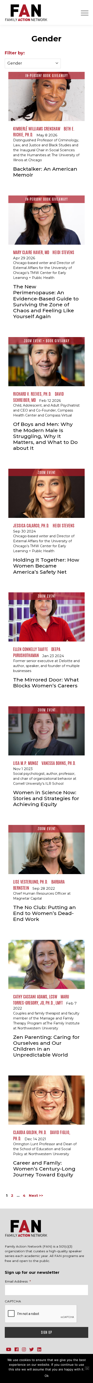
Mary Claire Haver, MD (31, 252)
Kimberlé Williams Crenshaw (36, 129)
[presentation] (41, 1314)
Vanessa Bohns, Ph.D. (58, 763)
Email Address (18, 1281)
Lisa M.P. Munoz (25, 763)
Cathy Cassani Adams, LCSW (35, 996)
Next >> (36, 1195)
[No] (87, 1368)
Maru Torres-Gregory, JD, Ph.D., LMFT (41, 999)
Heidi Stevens (63, 252)
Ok (47, 1376)
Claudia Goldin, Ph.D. (30, 1132)
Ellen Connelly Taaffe (30, 649)
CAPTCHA (13, 1301)
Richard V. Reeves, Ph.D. (32, 394)
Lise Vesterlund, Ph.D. (30, 882)
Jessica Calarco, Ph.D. (31, 525)
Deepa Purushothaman (36, 652)
